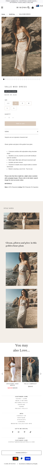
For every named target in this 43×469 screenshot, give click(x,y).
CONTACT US (21, 415)
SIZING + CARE (21, 398)
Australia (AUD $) (21, 452)
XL (14, 108)
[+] (13, 117)
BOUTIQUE (21, 417)
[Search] (28, 7)
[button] (3, 79)
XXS (8, 103)
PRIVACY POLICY (21, 408)
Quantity (8, 114)
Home (3, 14)
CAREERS (21, 421)
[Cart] (33, 7)
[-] (5, 117)
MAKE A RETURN (22, 400)
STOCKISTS (21, 419)
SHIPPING (21, 404)
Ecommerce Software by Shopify (28, 464)
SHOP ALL (12, 14)
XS (15, 103)
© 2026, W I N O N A (9, 464)
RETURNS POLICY (21, 402)
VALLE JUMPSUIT (30, 383)
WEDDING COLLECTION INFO (21, 423)
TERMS (21, 406)
